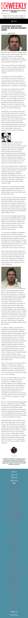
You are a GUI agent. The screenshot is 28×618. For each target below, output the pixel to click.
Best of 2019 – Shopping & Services (15, 517)
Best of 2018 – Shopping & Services (15, 502)
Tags (15, 533)
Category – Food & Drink (14, 546)
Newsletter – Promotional (15, 586)
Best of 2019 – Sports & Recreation (15, 520)
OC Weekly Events (14, 589)
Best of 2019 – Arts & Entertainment (14, 510)
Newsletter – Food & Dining (15, 581)
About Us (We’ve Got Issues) (14, 485)
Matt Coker (4, 33)
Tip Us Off (14, 604)
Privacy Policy (14, 481)
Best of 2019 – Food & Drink (14, 515)
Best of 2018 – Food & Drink (14, 499)
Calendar (14, 523)
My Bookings (15, 530)
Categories (14, 525)
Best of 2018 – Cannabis (14, 497)
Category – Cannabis (14, 541)
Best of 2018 (14, 492)
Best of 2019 (14, 508)
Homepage (14, 563)
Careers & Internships (14, 535)
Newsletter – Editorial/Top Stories (15, 573)
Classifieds (14, 553)
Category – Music (14, 548)
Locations (15, 527)
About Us (14, 472)
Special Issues (14, 596)
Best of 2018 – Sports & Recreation (15, 505)
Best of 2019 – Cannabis (14, 512)
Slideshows (14, 594)
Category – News (14, 551)
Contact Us (14, 475)
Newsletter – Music (14, 583)
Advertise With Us (14, 487)
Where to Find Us (14, 609)
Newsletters (14, 568)
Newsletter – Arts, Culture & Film (14, 571)
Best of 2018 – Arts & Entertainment (14, 494)
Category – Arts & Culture (14, 538)
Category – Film (14, 543)
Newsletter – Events (14, 576)
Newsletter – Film (15, 578)
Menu (15, 21)
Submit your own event (14, 599)
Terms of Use (14, 478)
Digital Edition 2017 (14, 560)
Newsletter (14, 566)
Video (14, 606)
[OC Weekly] (5, 13)
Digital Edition (14, 558)
